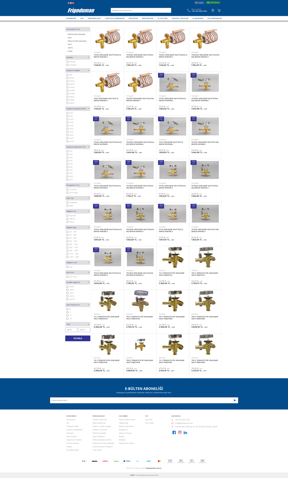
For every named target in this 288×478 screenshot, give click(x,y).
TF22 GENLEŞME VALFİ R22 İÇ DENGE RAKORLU (171, 230)
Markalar (69, 57)
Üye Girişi (148, 420)
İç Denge (72, 190)
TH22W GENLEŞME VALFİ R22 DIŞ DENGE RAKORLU (140, 100)
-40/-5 (71, 293)
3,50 (70, 154)
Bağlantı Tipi (71, 211)
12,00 (71, 119)
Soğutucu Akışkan (73, 70)
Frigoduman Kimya (126, 443)
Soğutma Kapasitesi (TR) (75, 147)
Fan (67, 423)
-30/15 (71, 287)
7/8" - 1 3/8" (73, 251)
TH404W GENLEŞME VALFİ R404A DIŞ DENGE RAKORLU (205, 56)
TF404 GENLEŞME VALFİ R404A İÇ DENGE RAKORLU (108, 230)
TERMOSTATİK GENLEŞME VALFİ (77, 42)
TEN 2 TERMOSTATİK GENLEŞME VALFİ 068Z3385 (204, 318)
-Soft (131, 475)
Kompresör (70, 420)
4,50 (70, 161)
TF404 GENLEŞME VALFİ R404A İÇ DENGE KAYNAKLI (108, 143)
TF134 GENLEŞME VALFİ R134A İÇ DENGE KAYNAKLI (172, 100)
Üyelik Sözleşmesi (100, 420)
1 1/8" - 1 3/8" (74, 257)
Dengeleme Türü (72, 185)
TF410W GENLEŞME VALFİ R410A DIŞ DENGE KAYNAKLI (139, 187)
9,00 (71, 116)
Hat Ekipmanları (72, 450)
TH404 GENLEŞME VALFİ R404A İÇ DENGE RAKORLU (173, 56)
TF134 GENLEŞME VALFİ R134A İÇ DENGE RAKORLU (172, 187)
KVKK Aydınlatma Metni (102, 440)
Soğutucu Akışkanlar (74, 430)
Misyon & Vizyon (125, 433)
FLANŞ (70, 51)
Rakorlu (72, 219)
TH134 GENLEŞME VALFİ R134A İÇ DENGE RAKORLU (107, 56)
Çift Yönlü (73, 277)
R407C (72, 84)
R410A (71, 87)
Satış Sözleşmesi (99, 423)
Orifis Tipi (70, 198)
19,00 (71, 138)
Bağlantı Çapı (71, 227)
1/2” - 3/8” (73, 232)
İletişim (122, 436)
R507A (71, 103)
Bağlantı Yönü (71, 262)
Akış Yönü (70, 272)
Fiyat (68, 324)
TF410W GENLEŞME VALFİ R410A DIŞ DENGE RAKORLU (139, 274)
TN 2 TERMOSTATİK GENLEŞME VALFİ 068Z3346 (106, 361)
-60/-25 (71, 299)
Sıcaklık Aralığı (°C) (73, 282)
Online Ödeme (214, 2)
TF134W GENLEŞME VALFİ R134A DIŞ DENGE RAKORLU (204, 187)
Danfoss (72, 62)
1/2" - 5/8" (72, 235)
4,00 (71, 158)
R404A (72, 81)
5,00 (71, 164)
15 (70, 309)
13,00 (71, 122)
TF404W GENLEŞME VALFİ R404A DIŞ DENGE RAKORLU (140, 230)
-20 (70, 319)
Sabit (71, 206)
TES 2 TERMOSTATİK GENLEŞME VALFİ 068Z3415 (204, 274)
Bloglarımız (123, 430)
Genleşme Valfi (72, 426)
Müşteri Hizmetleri (126, 426)
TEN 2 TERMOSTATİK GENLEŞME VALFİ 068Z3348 (139, 361)
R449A (72, 94)
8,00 (71, 113)
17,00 (71, 132)
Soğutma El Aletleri (74, 440)
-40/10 (71, 290)
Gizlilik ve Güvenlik (100, 430)
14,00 (71, 126)
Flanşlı (71, 222)
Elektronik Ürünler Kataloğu (103, 443)
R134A (71, 78)
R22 (70, 75)
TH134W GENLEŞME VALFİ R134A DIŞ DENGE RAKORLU (139, 56)
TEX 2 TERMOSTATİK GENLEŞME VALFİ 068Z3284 (204, 361)
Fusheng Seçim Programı (103, 447)
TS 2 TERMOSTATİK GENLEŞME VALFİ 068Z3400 (106, 318)
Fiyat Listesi (97, 450)
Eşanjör (69, 447)
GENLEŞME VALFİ (73, 29)
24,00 (71, 141)
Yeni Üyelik (149, 423)
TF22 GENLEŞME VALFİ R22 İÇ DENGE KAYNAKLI (171, 143)
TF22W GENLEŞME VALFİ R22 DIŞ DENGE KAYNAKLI (205, 143)
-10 (70, 315)
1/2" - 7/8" (72, 238)
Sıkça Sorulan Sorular (127, 420)
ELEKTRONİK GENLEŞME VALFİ (76, 36)
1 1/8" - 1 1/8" (74, 254)
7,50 (70, 173)
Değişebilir (73, 203)
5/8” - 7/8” (73, 241)
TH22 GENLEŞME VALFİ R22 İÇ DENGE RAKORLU (106, 100)
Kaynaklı (72, 216)
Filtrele (78, 338)
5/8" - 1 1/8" (73, 244)
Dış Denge (73, 193)
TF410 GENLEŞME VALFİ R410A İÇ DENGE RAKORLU (107, 274)
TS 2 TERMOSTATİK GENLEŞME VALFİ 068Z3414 (171, 274)
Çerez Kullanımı (99, 436)
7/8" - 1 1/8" (73, 248)
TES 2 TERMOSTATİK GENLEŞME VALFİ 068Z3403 (139, 318)
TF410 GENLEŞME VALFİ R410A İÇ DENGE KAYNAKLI (107, 187)
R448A (72, 91)
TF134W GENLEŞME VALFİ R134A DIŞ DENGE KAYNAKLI (204, 100)
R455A (71, 100)
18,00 (71, 135)
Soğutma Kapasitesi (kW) (76, 109)
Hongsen (72, 65)
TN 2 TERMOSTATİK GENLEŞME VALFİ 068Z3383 (172, 318)
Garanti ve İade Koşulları (102, 426)
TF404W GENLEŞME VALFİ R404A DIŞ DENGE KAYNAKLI (140, 143)
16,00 (71, 129)
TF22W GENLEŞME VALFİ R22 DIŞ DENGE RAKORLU (205, 230)
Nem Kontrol (71, 436)
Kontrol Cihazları (72, 443)
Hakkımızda (123, 423)
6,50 (70, 167)
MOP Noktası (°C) (73, 305)
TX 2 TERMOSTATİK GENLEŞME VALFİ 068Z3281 (171, 361)
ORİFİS (70, 48)
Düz (70, 267)
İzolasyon (70, 433)
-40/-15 (71, 296)
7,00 (71, 170)
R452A (71, 97)
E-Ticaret (137, 475)
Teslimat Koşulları (99, 433)
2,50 (70, 151)
